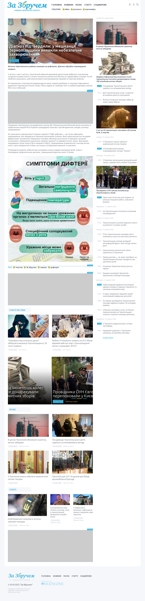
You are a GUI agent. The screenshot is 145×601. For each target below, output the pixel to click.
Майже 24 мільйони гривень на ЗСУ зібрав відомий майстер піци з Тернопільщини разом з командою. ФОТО (72, 343)
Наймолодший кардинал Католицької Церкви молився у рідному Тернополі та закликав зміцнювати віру (120, 287)
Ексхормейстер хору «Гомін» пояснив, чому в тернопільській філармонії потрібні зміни (59, 512)
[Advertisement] (50, 108)
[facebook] (130, 5)
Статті (87, 5)
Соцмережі (100, 5)
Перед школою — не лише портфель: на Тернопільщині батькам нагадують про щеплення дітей (120, 259)
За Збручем (31, 267)
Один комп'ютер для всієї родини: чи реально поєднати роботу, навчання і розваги (118, 199)
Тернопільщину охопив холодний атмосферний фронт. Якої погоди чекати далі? (119, 243)
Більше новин (108, 338)
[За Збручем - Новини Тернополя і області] (27, 5)
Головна (57, 5)
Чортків (19, 267)
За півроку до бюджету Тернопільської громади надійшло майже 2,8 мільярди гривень (119, 303)
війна (67, 9)
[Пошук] (137, 4)
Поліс (78, 5)
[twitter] (133, 5)
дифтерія (55, 267)
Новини (68, 5)
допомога (77, 9)
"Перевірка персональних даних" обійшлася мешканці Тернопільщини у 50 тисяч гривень (27, 343)
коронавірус (90, 9)
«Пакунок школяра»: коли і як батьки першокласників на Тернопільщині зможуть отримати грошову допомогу (119, 312)
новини (43, 267)
